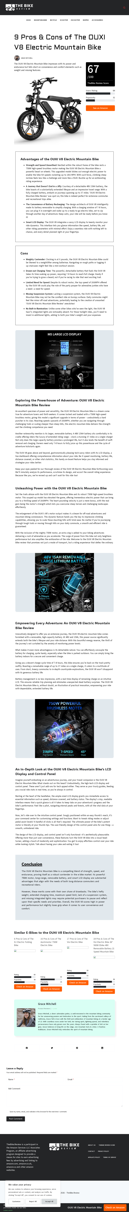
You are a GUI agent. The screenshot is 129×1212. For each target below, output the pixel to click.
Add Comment (14, 1088)
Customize (16, 1201)
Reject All (33, 1201)
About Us (91, 1145)
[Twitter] (52, 1048)
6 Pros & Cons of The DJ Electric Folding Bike (24, 942)
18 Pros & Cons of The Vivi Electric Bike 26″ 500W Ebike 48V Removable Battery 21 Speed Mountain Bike (103, 945)
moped (86, 20)
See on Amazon (100, 108)
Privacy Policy (103, 1151)
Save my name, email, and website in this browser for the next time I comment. (38, 1112)
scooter (64, 20)
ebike (28, 20)
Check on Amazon (115, 1207)
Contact (91, 1151)
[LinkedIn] (102, 1048)
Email (71, 1079)
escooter (75, 20)
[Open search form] (124, 8)
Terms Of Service (109, 1157)
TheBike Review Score (107, 1145)
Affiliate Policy (94, 1157)
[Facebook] (27, 1048)
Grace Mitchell (47, 1004)
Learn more (8, 1210)
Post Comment (15, 1119)
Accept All (49, 1201)
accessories (97, 20)
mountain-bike (40, 20)
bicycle (53, 20)
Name (11, 1079)
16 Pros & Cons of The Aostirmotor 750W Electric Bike (51, 942)
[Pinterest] (77, 1048)
